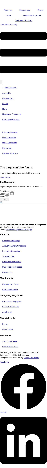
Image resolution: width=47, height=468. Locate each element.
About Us (8, 10)
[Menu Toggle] (1, 82)
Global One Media (31, 357)
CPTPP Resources (10, 347)
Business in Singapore (11, 301)
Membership (24, 10)
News (8, 15)
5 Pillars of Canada (10, 307)
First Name (5, 191)
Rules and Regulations (11, 261)
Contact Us (7, 272)
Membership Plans (10, 284)
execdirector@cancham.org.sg (19, 230)
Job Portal (7, 312)
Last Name (5, 194)
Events (40, 10)
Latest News (7, 329)
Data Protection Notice (12, 267)
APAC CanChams (9, 341)
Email (2, 196)
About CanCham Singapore (14, 246)
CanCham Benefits (10, 289)
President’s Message (11, 240)
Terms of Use (8, 256)
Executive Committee (11, 251)
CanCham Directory (23, 20)
